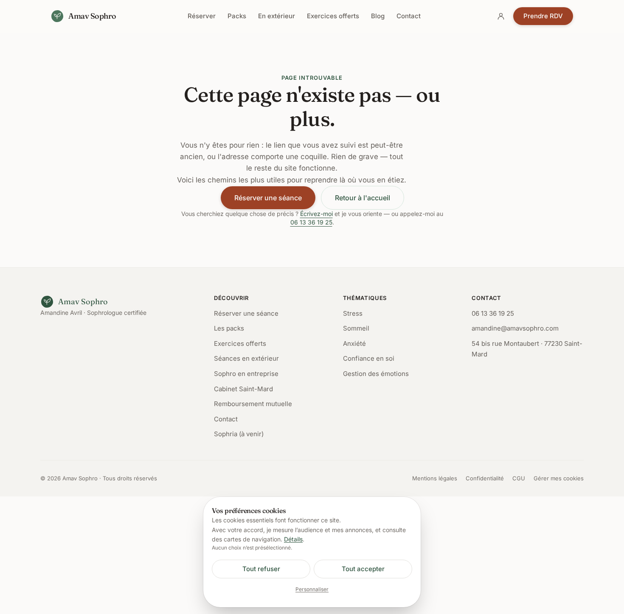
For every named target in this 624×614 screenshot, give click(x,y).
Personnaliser (312, 589)
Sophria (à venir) (239, 434)
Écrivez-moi (316, 213)
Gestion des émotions (376, 374)
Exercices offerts (333, 16)
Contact (408, 16)
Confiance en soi (368, 358)
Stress (353, 313)
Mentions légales (434, 478)
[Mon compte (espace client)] (500, 16)
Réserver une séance (268, 197)
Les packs (229, 328)
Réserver (202, 16)
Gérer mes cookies (559, 478)
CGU (518, 478)
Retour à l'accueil (362, 197)
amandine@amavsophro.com (515, 328)
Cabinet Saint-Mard (243, 389)
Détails (293, 539)
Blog (378, 16)
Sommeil (356, 328)
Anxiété (354, 343)
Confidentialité (485, 478)
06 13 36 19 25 (311, 222)
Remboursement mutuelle (253, 404)
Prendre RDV (543, 16)
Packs (237, 16)
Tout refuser (261, 569)
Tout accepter (363, 569)
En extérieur (276, 16)
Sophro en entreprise (246, 374)
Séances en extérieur (246, 358)
